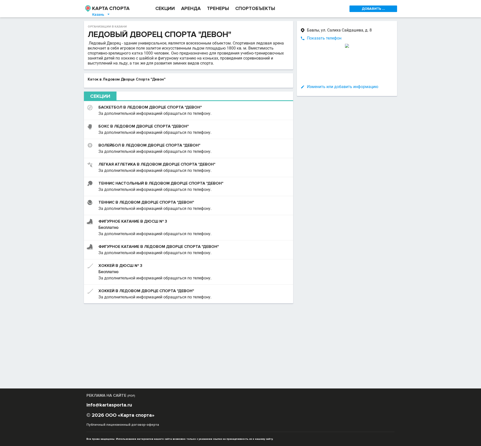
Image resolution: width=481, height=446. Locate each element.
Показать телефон (324, 38)
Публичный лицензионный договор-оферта (122, 425)
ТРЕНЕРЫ (218, 9)
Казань (101, 15)
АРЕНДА (191, 9)
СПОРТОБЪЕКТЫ (255, 9)
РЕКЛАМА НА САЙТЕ (110, 395)
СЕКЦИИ (165, 9)
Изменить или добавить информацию (342, 86)
